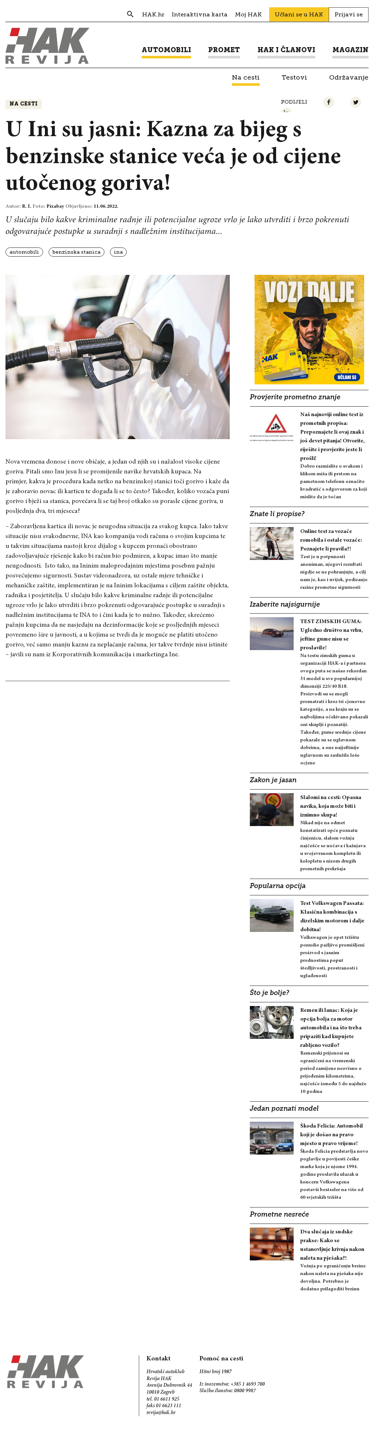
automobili (24, 252)
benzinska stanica (76, 252)
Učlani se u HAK (299, 14)
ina (118, 252)
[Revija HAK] (47, 46)
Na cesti (23, 104)
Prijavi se (349, 14)
